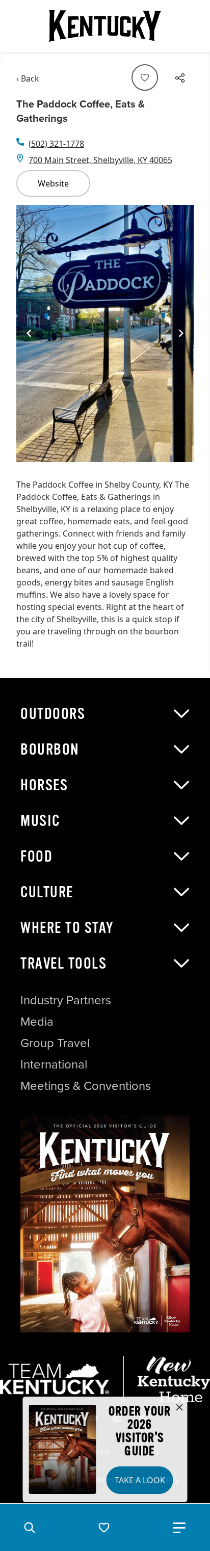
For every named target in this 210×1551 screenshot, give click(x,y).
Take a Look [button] (140, 1480)
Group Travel (55, 1043)
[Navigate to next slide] (181, 333)
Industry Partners (65, 1000)
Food (36, 856)
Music (40, 821)
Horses (44, 785)
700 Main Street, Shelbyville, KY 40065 (100, 160)
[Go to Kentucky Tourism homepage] (105, 26)
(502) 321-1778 (56, 143)
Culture (46, 892)
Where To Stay (67, 928)
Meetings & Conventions (85, 1086)
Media (37, 1021)
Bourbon (50, 749)
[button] (29, 1527)
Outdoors (52, 714)
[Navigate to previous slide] (29, 333)
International (53, 1064)
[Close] (179, 1408)
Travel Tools (63, 963)
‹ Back (27, 78)
